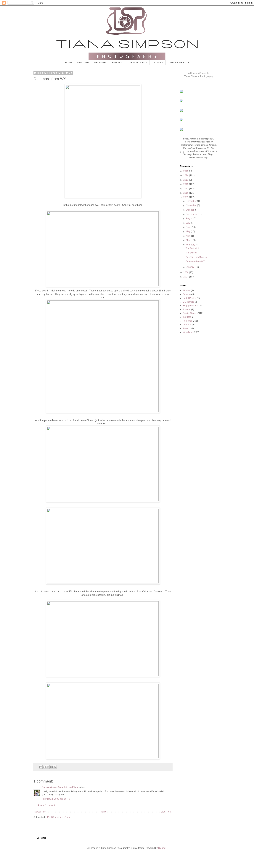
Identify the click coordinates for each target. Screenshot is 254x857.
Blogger (162, 848)
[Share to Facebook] (51, 767)
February (191, 244)
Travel (186, 328)
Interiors (187, 317)
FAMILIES (117, 62)
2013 (186, 180)
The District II (192, 248)
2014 (186, 175)
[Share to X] (48, 767)
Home (103, 811)
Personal (187, 321)
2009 (186, 197)
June (189, 227)
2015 (186, 171)
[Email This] (41, 767)
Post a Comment (46, 805)
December (191, 201)
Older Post (166, 811)
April (188, 236)
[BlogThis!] (44, 767)
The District (191, 252)
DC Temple (188, 302)
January (190, 267)
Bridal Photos (189, 298)
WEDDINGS (100, 62)
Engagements (190, 305)
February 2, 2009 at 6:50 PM (56, 799)
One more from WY (195, 261)
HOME (68, 62)
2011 (186, 188)
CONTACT (158, 62)
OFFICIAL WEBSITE (179, 62)
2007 (186, 276)
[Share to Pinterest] (55, 767)
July (188, 223)
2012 (186, 184)
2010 (186, 193)
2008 (186, 272)
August (190, 218)
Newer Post (40, 811)
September (192, 214)
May (188, 231)
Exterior (187, 309)
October (190, 210)
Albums (186, 290)
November (191, 205)
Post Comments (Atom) (58, 817)
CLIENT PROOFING (137, 62)
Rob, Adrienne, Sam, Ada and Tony (60, 787)
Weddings (188, 332)
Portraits (187, 324)
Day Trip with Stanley (196, 257)
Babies (186, 294)
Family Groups (190, 313)
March (189, 240)
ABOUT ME (83, 62)
